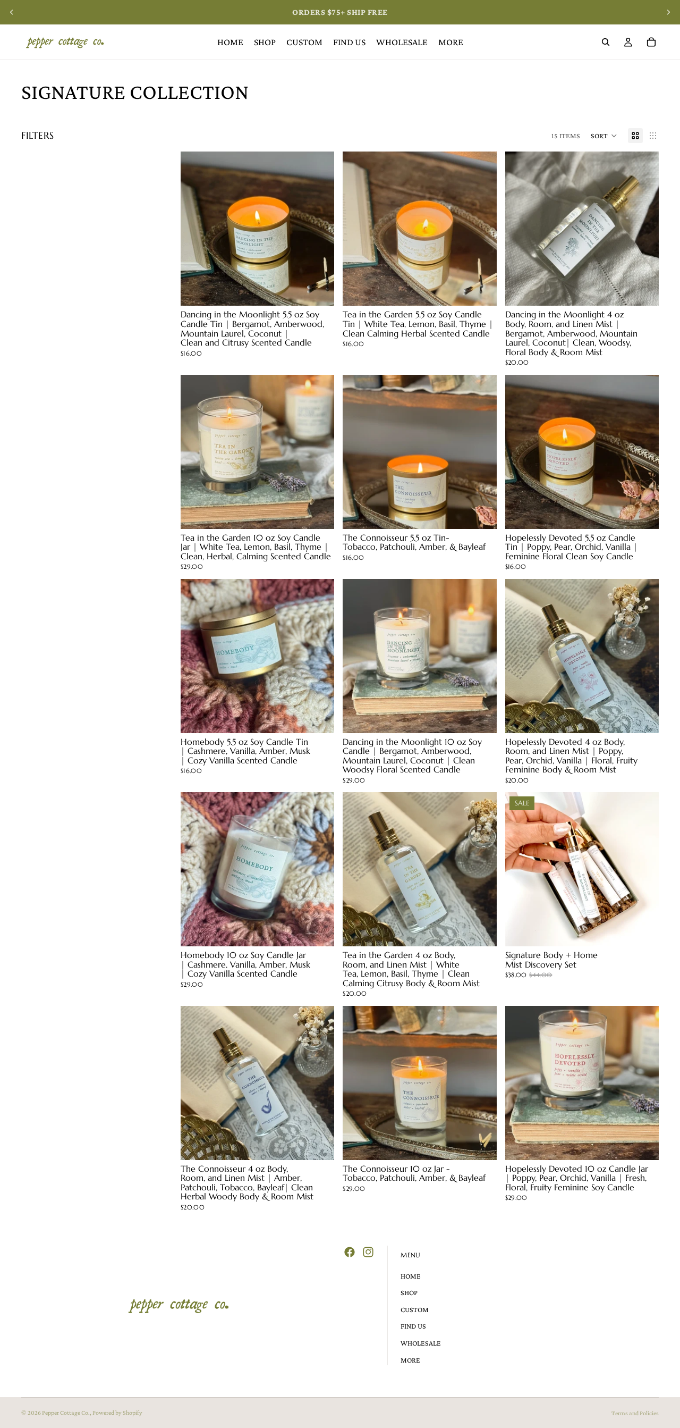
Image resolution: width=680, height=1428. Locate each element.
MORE (410, 1360)
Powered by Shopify (117, 1412)
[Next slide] (668, 12)
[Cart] (651, 42)
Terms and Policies (635, 1413)
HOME (411, 1276)
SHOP (409, 1292)
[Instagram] (368, 1252)
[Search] (605, 42)
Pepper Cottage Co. (66, 1412)
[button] (604, 135)
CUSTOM (415, 1309)
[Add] (318, 289)
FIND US (413, 1326)
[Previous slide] (11, 12)
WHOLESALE (421, 1343)
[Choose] (318, 512)
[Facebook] (349, 1252)
